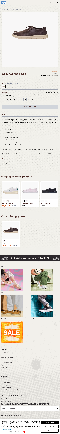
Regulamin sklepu (5, 382)
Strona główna (5, 9)
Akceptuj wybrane (49, 426)
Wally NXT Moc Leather (16, 9)
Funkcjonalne (5, 431)
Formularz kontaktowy (6, 362)
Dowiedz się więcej (6, 429)
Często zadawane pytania (7, 365)
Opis (3, 114)
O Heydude (4, 380)
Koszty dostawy (5, 355)
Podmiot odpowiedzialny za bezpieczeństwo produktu (14, 390)
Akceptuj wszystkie (50, 422)
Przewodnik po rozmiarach (51, 92)
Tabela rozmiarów (5, 367)
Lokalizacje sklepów (6, 387)
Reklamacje (4, 360)
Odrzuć (50, 431)
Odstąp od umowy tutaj (7, 357)
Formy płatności (5, 352)
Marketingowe (18, 431)
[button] (57, 2)
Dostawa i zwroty (7, 159)
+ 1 (11, 201)
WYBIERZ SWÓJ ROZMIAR (30, 106)
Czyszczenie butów (5, 370)
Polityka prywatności (6, 385)
